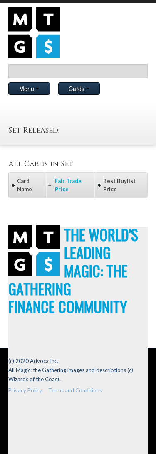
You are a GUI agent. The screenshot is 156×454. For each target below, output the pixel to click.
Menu (27, 88)
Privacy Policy (25, 390)
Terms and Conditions (75, 390)
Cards (77, 88)
